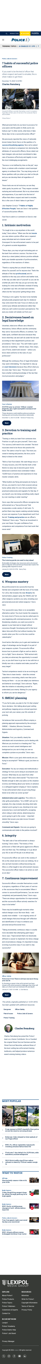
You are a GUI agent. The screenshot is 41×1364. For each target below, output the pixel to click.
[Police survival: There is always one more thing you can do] (20, 963)
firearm (29, 593)
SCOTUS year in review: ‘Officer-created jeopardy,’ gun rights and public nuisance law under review (19, 408)
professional (21, 274)
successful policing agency (13, 145)
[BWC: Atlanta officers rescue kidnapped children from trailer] (34, 1232)
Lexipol (16, 1350)
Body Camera (6, 1190)
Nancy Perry (22, 569)
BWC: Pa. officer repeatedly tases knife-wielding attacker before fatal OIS (20, 1146)
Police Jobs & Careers (9, 58)
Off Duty (4, 1178)
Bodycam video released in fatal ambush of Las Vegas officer (21, 1138)
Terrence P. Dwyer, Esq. (27, 417)
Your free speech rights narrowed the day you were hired (14, 1221)
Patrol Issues (8, 1013)
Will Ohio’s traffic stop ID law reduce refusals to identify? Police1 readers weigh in (21, 1162)
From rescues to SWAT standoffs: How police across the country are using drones (22, 1130)
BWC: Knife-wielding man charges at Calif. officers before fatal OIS (13, 1208)
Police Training (7, 557)
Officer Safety (6, 976)
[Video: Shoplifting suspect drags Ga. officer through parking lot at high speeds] (34, 1192)
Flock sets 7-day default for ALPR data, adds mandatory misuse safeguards (22, 1153)
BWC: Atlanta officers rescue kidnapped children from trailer (14, 1233)
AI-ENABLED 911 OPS (27, 46)
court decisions (10, 367)
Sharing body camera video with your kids (14, 1181)
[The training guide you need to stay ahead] (20, 544)
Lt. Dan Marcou (23, 989)
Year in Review (7, 404)
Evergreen (7, 1009)
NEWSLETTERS (14, 33)
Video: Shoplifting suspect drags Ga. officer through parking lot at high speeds (14, 1194)
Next (7, 423)
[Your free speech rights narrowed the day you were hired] (34, 1220)
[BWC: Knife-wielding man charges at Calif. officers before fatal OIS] (34, 1206)
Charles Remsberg (11, 84)
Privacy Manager (8, 1341)
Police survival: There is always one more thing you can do (20, 980)
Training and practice (16, 517)
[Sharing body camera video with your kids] (34, 1180)
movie (34, 233)
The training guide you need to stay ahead (18, 560)
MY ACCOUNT (25, 33)
